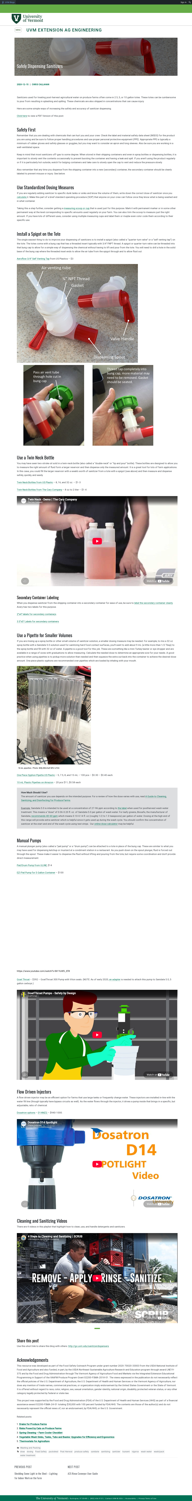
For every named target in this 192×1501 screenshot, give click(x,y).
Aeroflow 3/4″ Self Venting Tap (33, 258)
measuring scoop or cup (77, 208)
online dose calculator (106, 823)
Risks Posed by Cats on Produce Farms (40, 1428)
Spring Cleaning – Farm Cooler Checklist (40, 1432)
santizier (116, 1451)
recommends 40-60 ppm (44, 816)
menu (18, 30)
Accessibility (130, 1498)
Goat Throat (23, 979)
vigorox (135, 1451)
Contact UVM (110, 1498)
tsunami (126, 1451)
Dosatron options (26, 1112)
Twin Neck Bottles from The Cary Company (39, 489)
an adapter (114, 979)
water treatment (27, 1455)
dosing (30, 1451)
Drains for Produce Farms (33, 1424)
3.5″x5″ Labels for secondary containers (38, 621)
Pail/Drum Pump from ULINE (32, 865)
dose (22, 1451)
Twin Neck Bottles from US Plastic (35, 482)
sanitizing (105, 1451)
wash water (146, 1451)
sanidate (95, 1451)
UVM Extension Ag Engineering (64, 30)
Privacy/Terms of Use (147, 1498)
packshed (53, 1451)
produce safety (81, 1451)
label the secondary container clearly (153, 603)
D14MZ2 (43, 1112)
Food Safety (41, 1451)
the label (122, 808)
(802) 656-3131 (96, 1498)
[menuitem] (190, 2)
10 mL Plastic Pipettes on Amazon (35, 782)
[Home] (27, 23)
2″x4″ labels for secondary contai (34, 614)
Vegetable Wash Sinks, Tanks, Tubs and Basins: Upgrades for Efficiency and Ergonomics (66, 1437)
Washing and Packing (30, 1448)
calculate (22, 197)
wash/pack (159, 1451)
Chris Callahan (40, 84)
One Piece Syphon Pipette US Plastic (36, 775)
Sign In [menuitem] (184, 2)
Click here (22, 115)
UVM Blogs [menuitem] (10, 2)
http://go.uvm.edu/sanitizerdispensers (88, 1346)
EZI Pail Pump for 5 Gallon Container (36, 872)
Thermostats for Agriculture (34, 1441)
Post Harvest (66, 1451)
